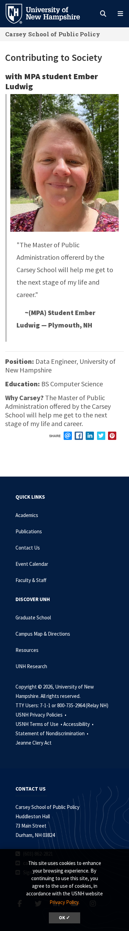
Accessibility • (79, 724)
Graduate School (33, 617)
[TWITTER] (101, 436)
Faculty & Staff (30, 580)
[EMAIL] (68, 436)
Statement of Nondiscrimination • (52, 733)
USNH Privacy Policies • (41, 714)
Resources (27, 650)
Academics (26, 515)
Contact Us (27, 547)
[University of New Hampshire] (48, 13)
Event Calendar (31, 564)
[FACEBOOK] (79, 436)
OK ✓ (64, 918)
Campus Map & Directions (42, 633)
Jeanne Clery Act (33, 742)
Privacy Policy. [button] (64, 902)
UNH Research (31, 666)
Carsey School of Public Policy (52, 34)
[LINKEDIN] (90, 436)
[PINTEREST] (112, 436)
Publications (28, 531)
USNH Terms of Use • (39, 724)
